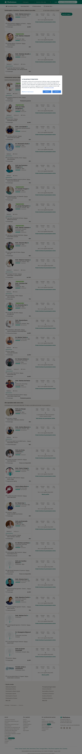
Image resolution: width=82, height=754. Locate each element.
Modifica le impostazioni (28, 91)
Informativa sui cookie (49, 87)
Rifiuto (47, 91)
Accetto (57, 91)
